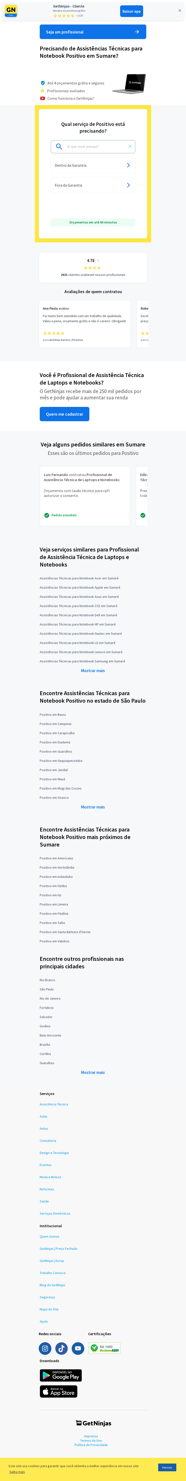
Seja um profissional (65, 32)
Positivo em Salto (52, 923)
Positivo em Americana (56, 858)
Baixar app (132, 11)
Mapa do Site (49, 1309)
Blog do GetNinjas (52, 1285)
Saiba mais (17, 1472)
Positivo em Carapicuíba (57, 733)
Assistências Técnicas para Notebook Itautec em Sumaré (81, 633)
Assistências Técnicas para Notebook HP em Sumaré (78, 624)
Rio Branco (47, 980)
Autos (44, 1128)
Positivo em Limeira (54, 904)
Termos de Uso (91, 1440)
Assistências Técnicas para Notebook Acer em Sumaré (79, 578)
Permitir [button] (167, 1467)
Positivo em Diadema (55, 742)
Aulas (43, 1116)
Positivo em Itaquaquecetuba (61, 760)
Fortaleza (47, 1007)
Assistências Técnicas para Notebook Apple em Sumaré (80, 587)
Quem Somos (49, 1236)
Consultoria (48, 1140)
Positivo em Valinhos (55, 941)
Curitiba (45, 1054)
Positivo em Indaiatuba (56, 876)
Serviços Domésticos (55, 1213)
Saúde (44, 1201)
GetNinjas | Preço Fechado (59, 1248)
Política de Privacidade (91, 1445)
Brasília (45, 1044)
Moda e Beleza (50, 1177)
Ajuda (44, 1321)
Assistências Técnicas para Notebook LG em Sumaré (78, 643)
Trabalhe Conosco (53, 1273)
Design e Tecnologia (54, 1153)
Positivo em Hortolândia (57, 867)
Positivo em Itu (50, 895)
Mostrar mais (93, 670)
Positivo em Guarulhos (56, 751)
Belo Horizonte (50, 1035)
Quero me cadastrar (64, 414)
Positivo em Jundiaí (54, 770)
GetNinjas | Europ (52, 1261)
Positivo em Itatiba (53, 886)
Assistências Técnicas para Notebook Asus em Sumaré (79, 596)
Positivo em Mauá (52, 779)
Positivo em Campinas (56, 724)
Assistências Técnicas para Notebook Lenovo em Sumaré (81, 652)
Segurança (47, 1297)
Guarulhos (47, 1063)
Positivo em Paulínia (54, 913)
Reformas (47, 1189)
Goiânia (45, 1026)
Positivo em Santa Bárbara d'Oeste (65, 932)
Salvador (46, 1017)
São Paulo (47, 989)
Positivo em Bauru (53, 714)
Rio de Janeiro (50, 998)
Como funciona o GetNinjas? (70, 98)
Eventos (46, 1165)
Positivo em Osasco (54, 797)
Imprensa (91, 1436)
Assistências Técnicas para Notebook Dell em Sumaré (78, 615)
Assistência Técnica (54, 1104)
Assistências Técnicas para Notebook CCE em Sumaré (78, 606)
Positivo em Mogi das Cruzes (61, 788)
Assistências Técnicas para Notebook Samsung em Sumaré (82, 661)
